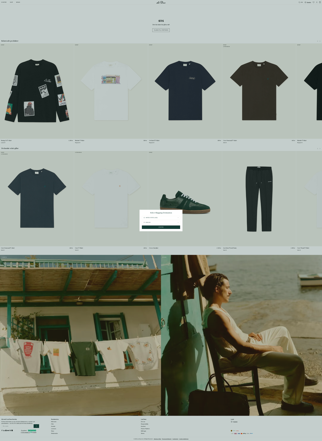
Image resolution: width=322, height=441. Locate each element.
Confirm (161, 227)
